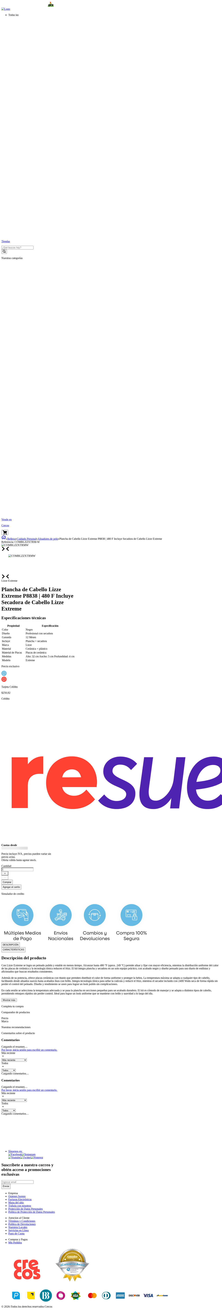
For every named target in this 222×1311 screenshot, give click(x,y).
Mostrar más (9, 1000)
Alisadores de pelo (48, 538)
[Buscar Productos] (4, 251)
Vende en (6, 519)
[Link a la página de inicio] (3, 538)
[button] (114, 15)
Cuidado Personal (26, 538)
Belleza (11, 538)
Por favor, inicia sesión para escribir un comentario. (29, 1049)
